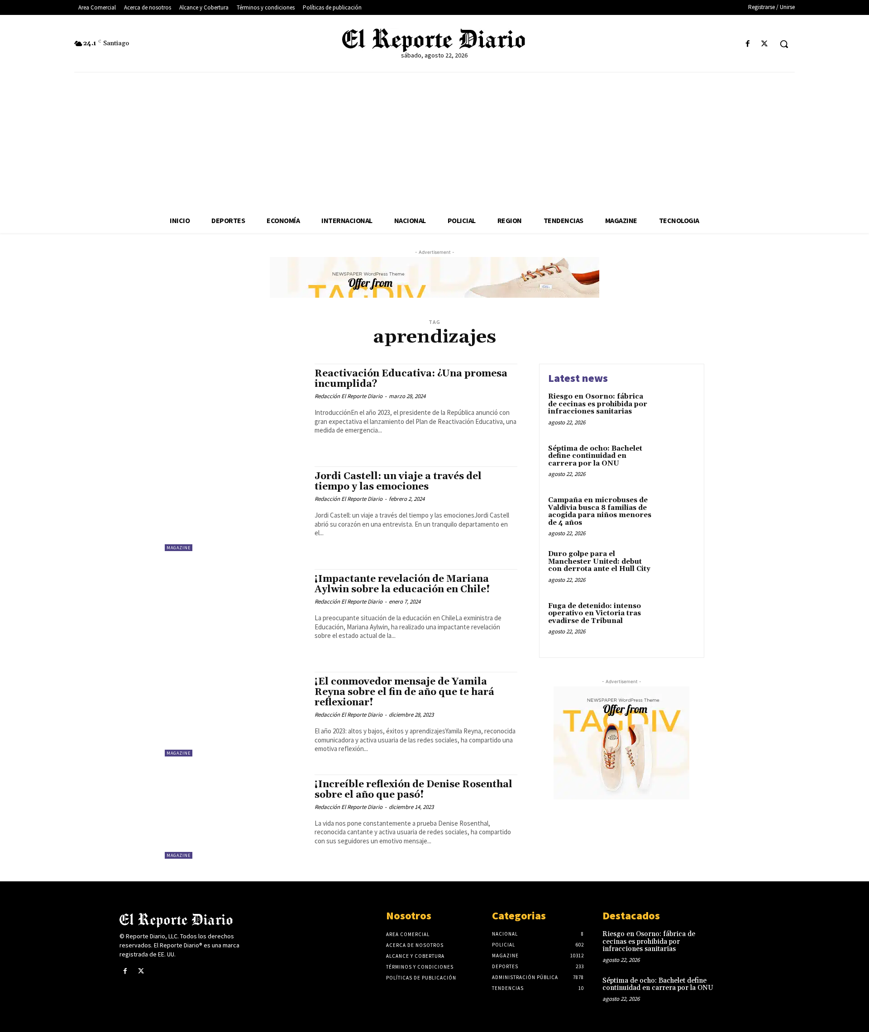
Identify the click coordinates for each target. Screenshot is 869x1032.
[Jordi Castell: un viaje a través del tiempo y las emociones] (235, 508)
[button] (784, 44)
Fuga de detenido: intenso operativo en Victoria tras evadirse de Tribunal (594, 613)
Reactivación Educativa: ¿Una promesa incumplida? (411, 379)
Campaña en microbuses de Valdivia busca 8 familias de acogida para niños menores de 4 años (599, 511)
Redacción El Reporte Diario (348, 396)
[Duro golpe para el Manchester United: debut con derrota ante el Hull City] (676, 568)
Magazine (179, 548)
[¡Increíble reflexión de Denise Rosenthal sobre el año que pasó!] (235, 817)
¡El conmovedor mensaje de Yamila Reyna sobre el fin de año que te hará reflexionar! (404, 692)
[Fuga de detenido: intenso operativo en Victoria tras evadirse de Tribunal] (676, 620)
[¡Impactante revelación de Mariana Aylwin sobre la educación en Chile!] (235, 611)
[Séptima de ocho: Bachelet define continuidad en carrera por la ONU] (676, 462)
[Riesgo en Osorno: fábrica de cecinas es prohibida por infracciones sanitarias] (676, 410)
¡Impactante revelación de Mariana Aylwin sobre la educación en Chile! (402, 584)
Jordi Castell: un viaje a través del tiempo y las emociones (398, 482)
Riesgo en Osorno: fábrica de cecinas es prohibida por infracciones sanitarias (597, 404)
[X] (765, 44)
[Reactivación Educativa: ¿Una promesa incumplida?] (235, 406)
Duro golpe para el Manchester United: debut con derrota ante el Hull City (599, 561)
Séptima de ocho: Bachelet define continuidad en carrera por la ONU (595, 456)
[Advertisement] (434, 140)
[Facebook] (748, 44)
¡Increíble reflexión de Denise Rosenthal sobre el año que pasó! (413, 790)
